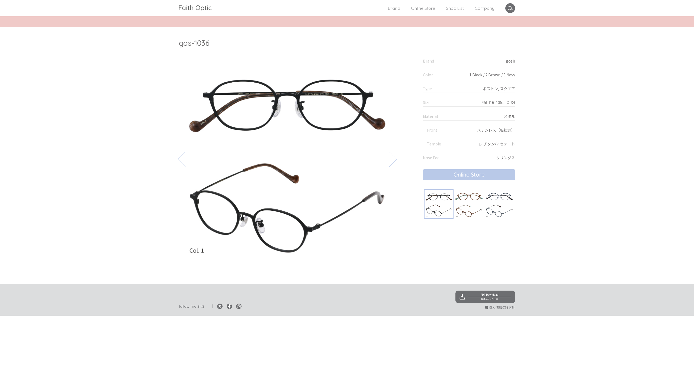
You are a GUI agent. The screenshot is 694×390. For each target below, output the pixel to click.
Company (484, 8)
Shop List (455, 8)
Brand (394, 8)
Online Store (423, 8)
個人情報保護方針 (502, 307)
